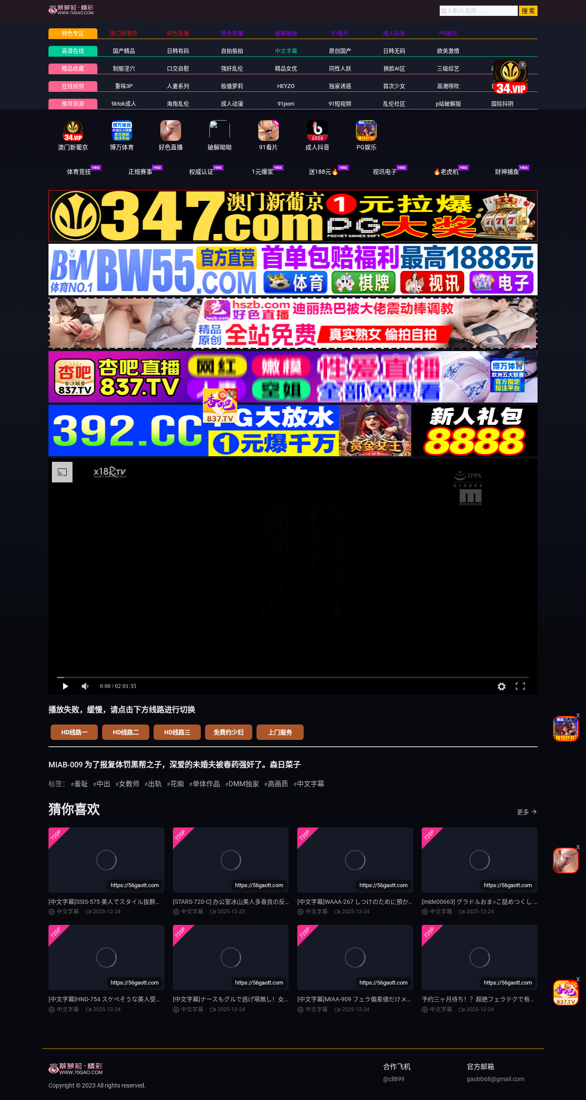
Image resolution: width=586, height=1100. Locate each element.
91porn (286, 103)
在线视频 (73, 86)
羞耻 (81, 784)
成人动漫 (232, 103)
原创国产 (340, 51)
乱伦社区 (394, 103)
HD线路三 (177, 732)
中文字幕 (286, 51)
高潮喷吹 (448, 86)
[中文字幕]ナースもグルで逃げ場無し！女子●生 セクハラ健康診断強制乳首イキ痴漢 (284, 999)
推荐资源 (73, 103)
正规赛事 (140, 171)
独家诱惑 (340, 86)
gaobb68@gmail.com (495, 1079)
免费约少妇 (229, 732)
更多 (523, 812)
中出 (103, 784)
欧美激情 (448, 51)
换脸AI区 (394, 68)
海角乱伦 (178, 103)
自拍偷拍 (232, 51)
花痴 (177, 784)
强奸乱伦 (232, 68)
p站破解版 (448, 103)
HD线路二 (126, 732)
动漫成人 (502, 68)
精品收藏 (73, 68)
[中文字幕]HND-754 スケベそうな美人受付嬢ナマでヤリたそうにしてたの (147, 999)
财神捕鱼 (507, 171)
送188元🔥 (323, 171)
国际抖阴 (502, 103)
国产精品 (124, 51)
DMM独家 (244, 784)
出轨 (155, 784)
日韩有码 (178, 51)
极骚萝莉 (232, 86)
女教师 (129, 784)
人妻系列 (178, 86)
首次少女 (394, 86)
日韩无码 (394, 51)
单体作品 (206, 784)
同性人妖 (340, 68)
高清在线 (73, 51)
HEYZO (286, 86)
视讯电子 (385, 171)
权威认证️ (201, 171)
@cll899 (394, 1079)
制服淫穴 (124, 68)
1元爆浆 (262, 171)
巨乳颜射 (502, 86)
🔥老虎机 (446, 171)
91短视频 (340, 103)
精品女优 (286, 68)
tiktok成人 (124, 103)
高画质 (278, 784)
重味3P (124, 86)
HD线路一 (74, 732)
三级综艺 (448, 68)
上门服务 (280, 732)
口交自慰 (178, 68)
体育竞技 (79, 171)
